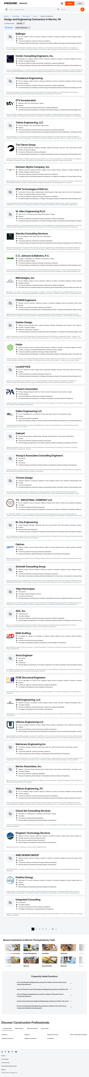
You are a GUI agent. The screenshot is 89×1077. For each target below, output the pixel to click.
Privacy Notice (4, 1059)
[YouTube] (16, 1052)
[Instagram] (12, 1052)
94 (53, 929)
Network (23, 3)
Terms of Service (5, 1062)
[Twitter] (8, 1052)
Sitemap (3, 1069)
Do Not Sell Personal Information (9, 1066)
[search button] (82, 9)
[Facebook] (5, 1052)
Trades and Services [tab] (32, 1028)
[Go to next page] (56, 929)
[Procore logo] (10, 3)
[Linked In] (2, 1052)
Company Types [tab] (7, 1028)
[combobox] (70, 9)
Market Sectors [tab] (19, 1028)
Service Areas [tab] (44, 1028)
